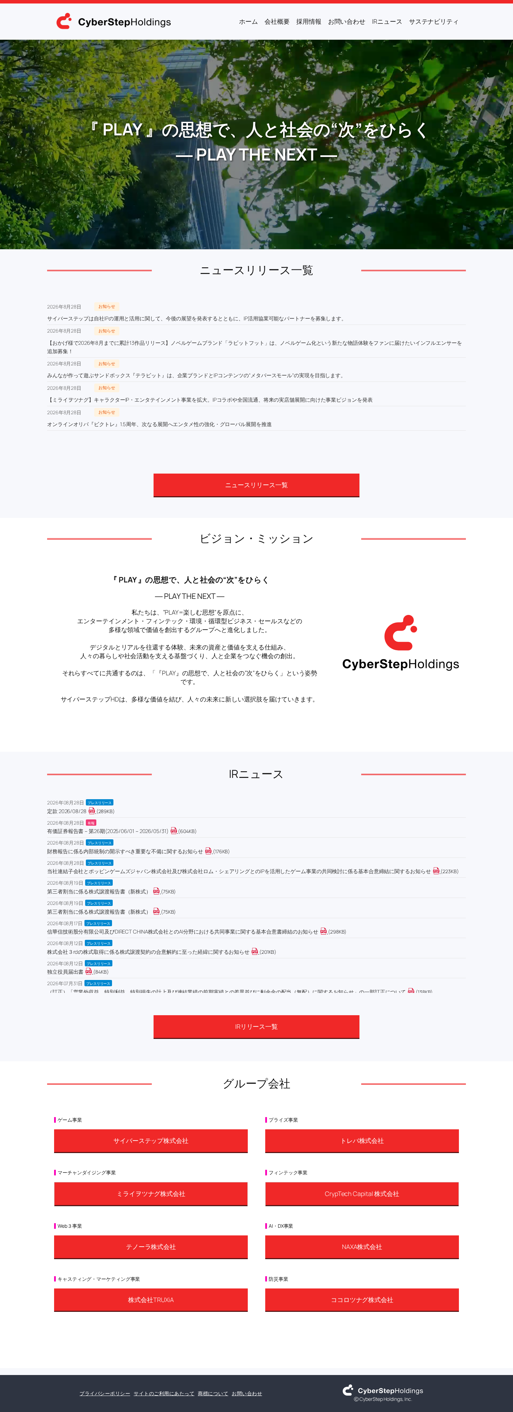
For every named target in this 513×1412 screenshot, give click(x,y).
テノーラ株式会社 (151, 1246)
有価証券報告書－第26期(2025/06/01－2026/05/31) (108, 831)
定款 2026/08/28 (67, 811)
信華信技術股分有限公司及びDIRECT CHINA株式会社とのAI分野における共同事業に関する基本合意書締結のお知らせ (182, 931)
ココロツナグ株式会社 (362, 1299)
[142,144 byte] (415, 992)
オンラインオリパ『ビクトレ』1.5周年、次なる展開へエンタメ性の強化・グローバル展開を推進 (159, 424)
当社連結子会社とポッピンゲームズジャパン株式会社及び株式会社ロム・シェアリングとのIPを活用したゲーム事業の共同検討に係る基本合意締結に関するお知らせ (239, 871)
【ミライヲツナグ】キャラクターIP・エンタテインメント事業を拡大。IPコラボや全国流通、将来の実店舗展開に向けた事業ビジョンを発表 (210, 399)
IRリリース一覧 (256, 1026)
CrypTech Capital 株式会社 (362, 1193)
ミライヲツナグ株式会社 (151, 1193)
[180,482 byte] (212, 851)
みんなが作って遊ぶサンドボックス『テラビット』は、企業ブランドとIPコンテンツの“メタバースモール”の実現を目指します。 (196, 375)
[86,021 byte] (92, 971)
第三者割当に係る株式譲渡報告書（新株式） (99, 891)
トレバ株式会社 (362, 1140)
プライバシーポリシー (105, 1393)
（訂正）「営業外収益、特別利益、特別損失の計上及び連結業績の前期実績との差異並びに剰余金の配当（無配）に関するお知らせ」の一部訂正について (226, 992)
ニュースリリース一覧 (256, 485)
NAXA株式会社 (362, 1246)
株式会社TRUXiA (150, 1299)
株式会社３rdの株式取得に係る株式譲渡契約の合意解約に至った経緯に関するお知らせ (148, 952)
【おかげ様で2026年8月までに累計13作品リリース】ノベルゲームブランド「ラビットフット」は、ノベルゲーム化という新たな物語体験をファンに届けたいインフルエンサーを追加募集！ (254, 347)
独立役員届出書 (65, 971)
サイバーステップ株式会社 (150, 1140)
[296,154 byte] (95, 811)
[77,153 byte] (160, 911)
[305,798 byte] (327, 931)
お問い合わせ (247, 1393)
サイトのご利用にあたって (164, 1393)
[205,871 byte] (258, 952)
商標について (213, 1393)
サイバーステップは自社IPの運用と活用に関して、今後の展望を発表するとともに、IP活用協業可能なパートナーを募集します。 (197, 318)
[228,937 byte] (440, 871)
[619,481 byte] (177, 831)
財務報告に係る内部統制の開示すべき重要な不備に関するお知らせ (125, 851)
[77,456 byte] (160, 891)
